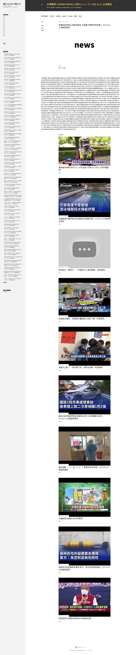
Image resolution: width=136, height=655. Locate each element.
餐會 (115, 82)
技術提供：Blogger (82, 647)
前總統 (108, 113)
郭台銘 (70, 16)
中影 (49, 86)
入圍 (50, 94)
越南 (54, 78)
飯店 (74, 119)
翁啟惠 (81, 90)
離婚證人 (81, 125)
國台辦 (110, 94)
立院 (44, 96)
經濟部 (96, 115)
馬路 (105, 98)
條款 (102, 104)
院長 (95, 117)
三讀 (85, 100)
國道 (95, 94)
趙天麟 (94, 109)
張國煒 (80, 121)
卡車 (76, 117)
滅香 (116, 100)
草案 (82, 100)
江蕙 (69, 115)
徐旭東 (53, 94)
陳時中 (66, 127)
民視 (79, 115)
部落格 (71, 82)
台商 (70, 96)
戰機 (93, 88)
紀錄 (111, 123)
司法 (106, 117)
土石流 (96, 84)
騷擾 (68, 104)
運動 (68, 121)
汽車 (89, 84)
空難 (45, 109)
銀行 (63, 104)
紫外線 (91, 96)
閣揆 (65, 102)
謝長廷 (55, 119)
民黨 (51, 96)
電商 (108, 96)
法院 (48, 90)
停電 (90, 104)
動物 (102, 80)
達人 (102, 115)
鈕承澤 (43, 80)
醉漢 (55, 84)
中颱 (57, 102)
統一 (65, 94)
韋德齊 (118, 127)
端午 (70, 88)
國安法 (85, 111)
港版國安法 (110, 127)
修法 (48, 98)
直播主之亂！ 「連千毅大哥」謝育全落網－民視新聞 (80, 367)
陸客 (108, 109)
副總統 (89, 117)
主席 (109, 86)
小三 (42, 92)
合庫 (115, 109)
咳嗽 (69, 127)
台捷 (55, 129)
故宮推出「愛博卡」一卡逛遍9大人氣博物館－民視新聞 (82, 270)
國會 (102, 88)
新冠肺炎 (61, 127)
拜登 (62, 129)
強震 (100, 111)
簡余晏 (89, 111)
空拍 (97, 119)
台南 (61, 117)
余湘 (94, 125)
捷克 (114, 127)
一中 (101, 92)
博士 (77, 123)
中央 (116, 94)
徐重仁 (111, 96)
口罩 (52, 127)
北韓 (59, 109)
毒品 (98, 82)
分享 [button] (42, 22)
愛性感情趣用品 (45, 129)
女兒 (74, 92)
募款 (118, 82)
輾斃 (106, 123)
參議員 (90, 88)
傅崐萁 (106, 90)
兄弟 (75, 109)
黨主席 (61, 96)
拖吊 (53, 100)
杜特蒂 (59, 107)
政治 (4, 21)
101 (59, 115)
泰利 (90, 102)
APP (48, 102)
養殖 (113, 102)
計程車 (54, 90)
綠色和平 (74, 88)
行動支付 (46, 104)
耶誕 (42, 111)
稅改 (60, 102)
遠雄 (110, 107)
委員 (112, 117)
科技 (70, 98)
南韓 (88, 125)
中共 (60, 125)
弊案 (106, 92)
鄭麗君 (117, 107)
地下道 (66, 100)
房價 (118, 90)
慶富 (105, 109)
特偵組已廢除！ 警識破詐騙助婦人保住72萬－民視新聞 (81, 318)
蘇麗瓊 (46, 111)
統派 (59, 94)
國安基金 (62, 78)
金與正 (83, 127)
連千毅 (116, 121)
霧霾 (53, 111)
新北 (114, 117)
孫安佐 (63, 82)
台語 (114, 115)
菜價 (63, 102)
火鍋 (78, 109)
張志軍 (106, 94)
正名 (104, 102)
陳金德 (86, 109)
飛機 (72, 84)
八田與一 (53, 117)
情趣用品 (113, 78)
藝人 (49, 121)
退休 (62, 92)
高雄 (72, 115)
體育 (4, 30)
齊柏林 (105, 115)
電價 (103, 123)
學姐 (84, 123)
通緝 (86, 78)
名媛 (72, 78)
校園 (53, 82)
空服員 (74, 123)
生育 (68, 94)
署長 (60, 104)
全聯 (115, 96)
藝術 (42, 90)
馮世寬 (49, 109)
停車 (70, 100)
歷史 (110, 119)
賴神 (64, 123)
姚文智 (62, 90)
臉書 (42, 94)
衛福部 (81, 94)
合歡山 (62, 111)
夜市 (74, 121)
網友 (65, 84)
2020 (91, 86)
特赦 (107, 82)
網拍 (110, 121)
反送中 (67, 123)
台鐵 (54, 102)
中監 (46, 84)
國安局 (79, 104)
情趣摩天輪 (62, 88)
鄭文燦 (76, 86)
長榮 (71, 123)
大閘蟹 (92, 107)
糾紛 (48, 100)
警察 (112, 90)
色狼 (51, 92)
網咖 (65, 107)
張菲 (73, 107)
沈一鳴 (43, 127)
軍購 (84, 88)
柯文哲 (52, 16)
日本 (52, 119)
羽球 (72, 102)
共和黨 (70, 129)
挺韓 (99, 125)
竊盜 (92, 98)
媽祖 (95, 123)
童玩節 (61, 121)
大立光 (43, 121)
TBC (77, 82)
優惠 (93, 100)
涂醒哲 (110, 88)
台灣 (114, 86)
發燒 (72, 127)
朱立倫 (118, 117)
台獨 (45, 107)
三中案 (50, 111)
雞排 (105, 104)
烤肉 (71, 107)
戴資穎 (69, 102)
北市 (109, 90)
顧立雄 (45, 115)
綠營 (98, 102)
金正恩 (56, 109)
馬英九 (104, 113)
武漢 (54, 127)
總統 (111, 113)
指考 (48, 115)
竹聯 (62, 107)
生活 (4, 17)
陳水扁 (104, 82)
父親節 (67, 88)
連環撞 (70, 117)
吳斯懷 (106, 125)
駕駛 (101, 100)
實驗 (69, 78)
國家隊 (59, 129)
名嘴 (91, 119)
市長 (52, 121)
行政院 (99, 117)
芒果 (102, 86)
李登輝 (81, 82)
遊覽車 (77, 119)
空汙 (98, 100)
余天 (77, 113)
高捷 (53, 115)
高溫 (87, 96)
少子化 (77, 94)
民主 (114, 123)
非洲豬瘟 (85, 80)
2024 (107, 102)
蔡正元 (59, 82)
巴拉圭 (69, 113)
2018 (72, 113)
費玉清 (77, 107)
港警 (100, 121)
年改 (67, 86)
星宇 (76, 121)
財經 (42, 28)
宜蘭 (57, 121)
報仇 (49, 117)
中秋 (51, 90)
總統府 (82, 109)
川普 (112, 86)
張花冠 (114, 88)
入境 (79, 100)
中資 (48, 125)
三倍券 (100, 127)
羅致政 (49, 88)
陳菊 (78, 84)
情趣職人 (81, 113)
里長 (64, 86)
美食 (105, 96)
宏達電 (72, 104)
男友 (64, 96)
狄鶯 (98, 123)
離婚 (75, 111)
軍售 (87, 88)
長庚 (64, 115)
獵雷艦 (113, 107)
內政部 (110, 100)
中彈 (77, 78)
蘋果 (97, 96)
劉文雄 (76, 115)
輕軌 (63, 100)
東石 (61, 123)
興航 (86, 84)
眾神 (87, 115)
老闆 (45, 117)
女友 (67, 96)
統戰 (100, 123)
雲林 (116, 84)
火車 (64, 117)
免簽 (61, 119)
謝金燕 (98, 94)
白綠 (77, 80)
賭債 (51, 100)
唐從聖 (85, 107)
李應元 (88, 119)
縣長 (55, 121)
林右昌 (54, 96)
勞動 (91, 125)
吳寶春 (51, 80)
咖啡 (56, 100)
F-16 (96, 92)
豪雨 (102, 84)
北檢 (70, 86)
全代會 (93, 104)
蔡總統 (54, 113)
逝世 (90, 100)
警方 (65, 104)
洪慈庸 (45, 98)
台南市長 (108, 111)
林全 (93, 117)
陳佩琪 (100, 107)
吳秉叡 (53, 88)
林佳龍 (55, 86)
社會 (4, 19)
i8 (47, 107)
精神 (110, 104)
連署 (65, 80)
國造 (99, 88)
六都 (72, 125)
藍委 (115, 92)
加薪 (57, 104)
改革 (88, 113)
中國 (99, 86)
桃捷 (56, 115)
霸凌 (107, 119)
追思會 (85, 117)
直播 (113, 121)
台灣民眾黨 (92, 121)
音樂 (67, 115)
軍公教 (54, 104)
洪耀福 (92, 82)
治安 (115, 90)
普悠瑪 (118, 78)
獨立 (117, 86)
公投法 (101, 102)
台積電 (64, 98)
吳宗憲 (84, 121)
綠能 (90, 98)
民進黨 (50, 82)
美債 (52, 78)
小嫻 (68, 111)
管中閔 (88, 82)
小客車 (109, 84)
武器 (81, 88)
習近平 (106, 86)
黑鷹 (113, 125)
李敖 (84, 82)
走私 (83, 84)
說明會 (87, 104)
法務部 (58, 84)
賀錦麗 (66, 129)
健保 (94, 119)
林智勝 (72, 109)
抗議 (57, 125)
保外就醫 (111, 82)
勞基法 (86, 102)
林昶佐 (97, 121)
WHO (79, 127)
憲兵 (82, 96)
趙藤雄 (89, 90)
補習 (64, 92)
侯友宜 (64, 16)
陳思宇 (90, 80)
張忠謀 (55, 107)
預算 (52, 86)
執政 (114, 94)
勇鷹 (90, 127)
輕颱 (83, 102)
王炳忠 (78, 111)
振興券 (104, 127)
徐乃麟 (81, 107)
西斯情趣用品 (80, 98)
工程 (86, 86)
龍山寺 (45, 102)
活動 (78, 125)
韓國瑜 (58, 78)
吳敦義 (61, 113)
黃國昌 (90, 92)
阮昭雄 (81, 123)
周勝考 (102, 94)
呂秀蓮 (51, 123)
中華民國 (95, 86)
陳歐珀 (65, 121)
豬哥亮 (111, 115)
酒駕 (75, 84)
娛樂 (4, 26)
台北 (114, 113)
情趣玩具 (94, 80)
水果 (61, 86)
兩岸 (62, 94)
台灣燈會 (57, 111)
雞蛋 (56, 82)
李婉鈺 (68, 119)
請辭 (92, 111)
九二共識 (73, 80)
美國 (49, 119)
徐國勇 (107, 107)
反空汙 (62, 80)
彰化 (87, 94)
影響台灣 (105, 100)
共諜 (99, 119)
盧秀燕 (88, 123)
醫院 (86, 125)
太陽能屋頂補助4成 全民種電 (71, 518)
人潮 (100, 96)
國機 (96, 88)
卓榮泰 (81, 80)
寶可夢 (99, 98)
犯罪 (88, 78)
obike (51, 115)
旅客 (96, 100)
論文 (58, 123)
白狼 (107, 104)
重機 (92, 94)
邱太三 (62, 84)
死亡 (83, 92)
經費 (89, 94)
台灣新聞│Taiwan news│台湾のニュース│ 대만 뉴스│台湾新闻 (79, 4)
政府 (93, 92)
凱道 (84, 115)
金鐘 (88, 107)
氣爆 (116, 98)
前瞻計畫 (49, 113)
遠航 (80, 84)
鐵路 (71, 121)
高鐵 (79, 117)
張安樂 (114, 104)
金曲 (47, 94)
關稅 (49, 78)
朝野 (98, 92)
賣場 (72, 100)
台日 (46, 119)
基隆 (58, 96)
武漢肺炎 (47, 127)
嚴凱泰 (47, 80)
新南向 (73, 96)
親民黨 (77, 90)
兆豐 (104, 92)
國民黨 (116, 80)
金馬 (117, 109)
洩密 (72, 86)
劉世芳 (95, 90)
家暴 (71, 92)
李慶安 (58, 90)
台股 (60, 98)
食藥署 (51, 102)
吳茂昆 (67, 82)
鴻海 (57, 98)
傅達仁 (98, 109)
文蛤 (66, 78)
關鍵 (71, 119)
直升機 (99, 90)
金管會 (116, 102)
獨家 (50, 104)
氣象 (94, 96)
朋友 (112, 92)
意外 (42, 100)
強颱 (110, 102)
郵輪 (75, 98)
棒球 (98, 113)
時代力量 (72, 90)
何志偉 (99, 80)
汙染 (118, 88)
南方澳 (51, 125)
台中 (46, 86)
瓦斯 (118, 98)
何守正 (71, 111)
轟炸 (80, 78)
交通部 (84, 119)
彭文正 (55, 123)
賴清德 (58, 16)
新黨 (81, 111)
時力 (67, 117)
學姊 (54, 80)
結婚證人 (103, 119)
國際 (42, 30)
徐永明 (102, 109)
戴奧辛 (96, 107)
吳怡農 (87, 127)
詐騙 (94, 78)
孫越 (75, 82)
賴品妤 (47, 123)
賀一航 (106, 80)
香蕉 (83, 78)
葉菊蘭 (43, 88)
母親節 (57, 88)
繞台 (91, 113)
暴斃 (75, 78)
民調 (89, 86)
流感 (86, 92)
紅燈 (117, 104)
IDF (45, 94)
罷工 (102, 78)
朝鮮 (69, 109)
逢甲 (110, 98)
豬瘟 (99, 78)
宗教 (113, 100)
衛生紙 (104, 111)
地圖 (78, 88)
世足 (97, 78)
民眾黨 (110, 125)
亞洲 (72, 98)
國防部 (69, 84)
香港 (109, 117)
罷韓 (97, 125)
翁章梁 (113, 111)
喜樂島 (58, 80)
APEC (52, 109)
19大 (103, 107)
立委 (117, 123)
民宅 (93, 84)
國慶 (52, 107)
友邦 (100, 113)
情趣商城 (72, 94)
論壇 (45, 125)
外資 (95, 82)
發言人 (85, 90)
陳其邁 (90, 109)
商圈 (113, 98)
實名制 (75, 127)
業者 (52, 84)
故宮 (61, 115)
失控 (109, 80)
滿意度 (45, 113)
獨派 (57, 94)
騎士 (74, 117)
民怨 (83, 86)
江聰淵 (111, 109)
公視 (105, 84)
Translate (14, 7)
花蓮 (98, 111)
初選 (116, 111)
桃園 (100, 82)
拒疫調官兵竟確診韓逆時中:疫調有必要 (75, 618)
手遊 (113, 119)
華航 (55, 125)
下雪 (65, 111)
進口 (53, 92)
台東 (85, 96)
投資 (112, 80)
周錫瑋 (113, 84)
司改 (45, 90)
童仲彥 (68, 92)
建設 (92, 90)
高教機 (96, 127)
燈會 (105, 78)
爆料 (48, 92)
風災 (81, 92)
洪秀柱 (43, 119)
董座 (67, 98)
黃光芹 (108, 78)
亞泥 (117, 92)
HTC (75, 104)
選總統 (107, 121)
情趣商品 (117, 119)
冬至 (102, 125)
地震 (95, 111)
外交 (85, 113)
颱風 (75, 16)
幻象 (42, 109)
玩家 (95, 98)
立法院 (103, 117)
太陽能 (86, 98)
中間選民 (64, 125)
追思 (87, 100)
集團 (91, 78)
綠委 (109, 92)
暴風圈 (80, 102)
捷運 (117, 113)
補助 (84, 94)
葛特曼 (69, 80)
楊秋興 (69, 125)
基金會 (43, 84)
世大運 (94, 113)
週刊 (45, 92)
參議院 (52, 129)
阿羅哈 (76, 102)
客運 (80, 119)
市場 (64, 119)
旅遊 (59, 119)
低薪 (117, 115)
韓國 (62, 109)
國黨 (48, 96)
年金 (75, 113)
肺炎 (80, 16)
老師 (59, 92)
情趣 (49, 84)
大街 (102, 98)
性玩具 (65, 109)
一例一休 (105, 88)
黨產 (46, 82)
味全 (103, 121)
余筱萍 (92, 123)
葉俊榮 (83, 104)
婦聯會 (76, 100)
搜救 (103, 90)
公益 (75, 125)
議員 (59, 86)
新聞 (82, 115)
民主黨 (74, 129)
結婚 (45, 100)
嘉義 (82, 117)
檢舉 (99, 115)
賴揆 (57, 113)
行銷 (102, 96)
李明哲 (77, 92)
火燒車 (60, 100)
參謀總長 (117, 125)
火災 (107, 98)
